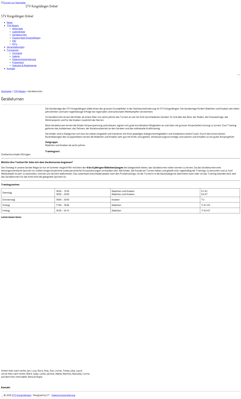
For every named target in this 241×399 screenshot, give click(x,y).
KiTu (14, 44)
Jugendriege (18, 31)
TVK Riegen (13, 25)
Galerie (16, 56)
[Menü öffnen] (239, 74)
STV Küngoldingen (21, 395)
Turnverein (13, 50)
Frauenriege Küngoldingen (26, 37)
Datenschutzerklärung (24, 59)
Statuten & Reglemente (24, 65)
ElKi (14, 40)
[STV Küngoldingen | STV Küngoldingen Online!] (13, 2)
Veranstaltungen (15, 47)
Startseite (6, 91)
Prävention (18, 62)
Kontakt (11, 68)
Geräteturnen (19, 34)
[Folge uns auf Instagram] (2, 395)
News (10, 22)
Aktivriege (17, 28)
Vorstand (17, 53)
